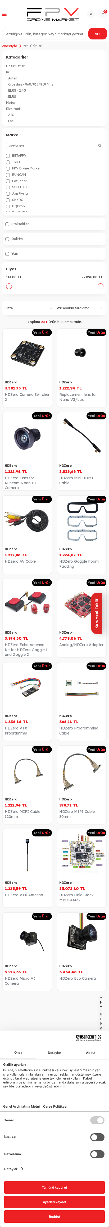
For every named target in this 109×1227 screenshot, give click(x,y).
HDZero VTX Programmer (16, 731)
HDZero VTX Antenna (24, 895)
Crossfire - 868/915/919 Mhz (30, 84)
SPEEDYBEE (20, 187)
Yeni (14, 254)
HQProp (18, 206)
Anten (12, 78)
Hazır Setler (15, 66)
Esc (10, 121)
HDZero (11, 382)
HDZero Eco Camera (77, 978)
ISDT (15, 162)
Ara (98, 34)
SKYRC (17, 200)
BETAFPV (18, 156)
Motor (11, 103)
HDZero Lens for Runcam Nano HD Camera (21, 483)
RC (8, 72)
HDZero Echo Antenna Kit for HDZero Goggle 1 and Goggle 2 (26, 649)
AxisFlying (19, 193)
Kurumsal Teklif (96, 613)
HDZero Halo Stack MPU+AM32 (76, 897)
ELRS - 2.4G (17, 90)
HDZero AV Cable (20, 561)
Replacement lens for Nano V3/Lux (78, 397)
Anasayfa (9, 46)
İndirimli (17, 239)
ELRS (12, 96)
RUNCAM (18, 175)
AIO (11, 115)
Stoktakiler (20, 224)
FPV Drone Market (26, 168)
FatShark (19, 181)
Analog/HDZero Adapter (81, 644)
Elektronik (14, 109)
